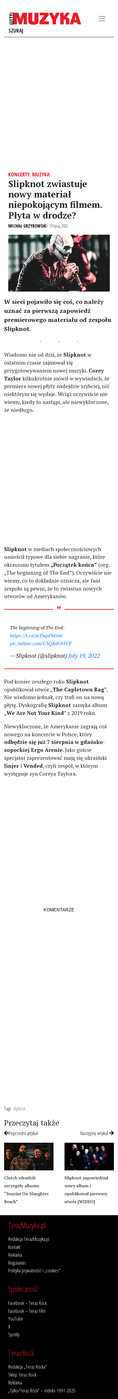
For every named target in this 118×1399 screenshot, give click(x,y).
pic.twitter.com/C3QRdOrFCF (41, 643)
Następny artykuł (94, 1133)
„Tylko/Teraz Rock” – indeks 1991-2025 (41, 1390)
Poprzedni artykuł (23, 1133)
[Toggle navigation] (102, 18)
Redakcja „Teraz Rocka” (27, 1366)
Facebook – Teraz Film (26, 1310)
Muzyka (41, 174)
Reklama (15, 1254)
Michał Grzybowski (27, 226)
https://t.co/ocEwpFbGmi (36, 635)
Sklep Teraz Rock (22, 1374)
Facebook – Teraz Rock (27, 1303)
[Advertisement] (59, 104)
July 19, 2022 (84, 655)
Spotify (13, 1334)
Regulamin (17, 1262)
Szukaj (16, 30)
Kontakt (14, 1246)
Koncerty (19, 174)
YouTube (15, 1318)
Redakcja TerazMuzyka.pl (28, 1239)
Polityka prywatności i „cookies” (34, 1270)
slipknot (19, 1108)
